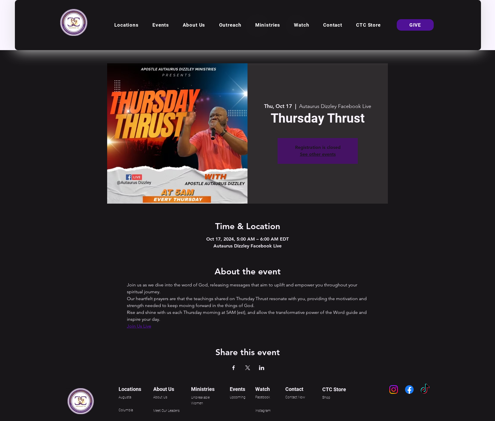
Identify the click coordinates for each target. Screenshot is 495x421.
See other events (318, 154)
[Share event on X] (247, 367)
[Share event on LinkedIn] (261, 367)
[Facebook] (409, 389)
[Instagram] (393, 389)
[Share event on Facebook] (233, 367)
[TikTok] (425, 389)
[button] (126, 25)
